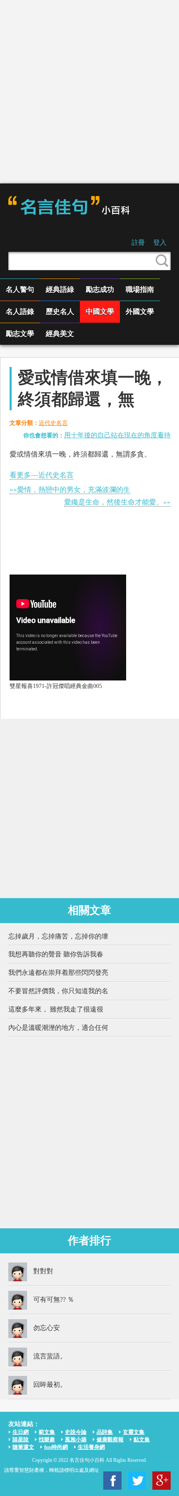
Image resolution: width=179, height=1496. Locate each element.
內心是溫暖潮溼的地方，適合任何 (58, 1027)
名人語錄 (20, 312)
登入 (160, 242)
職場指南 (140, 290)
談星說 (20, 1439)
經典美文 (60, 334)
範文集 (47, 1432)
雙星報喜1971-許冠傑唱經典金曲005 (56, 686)
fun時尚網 (56, 1447)
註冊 (138, 242)
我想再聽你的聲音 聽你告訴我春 (55, 954)
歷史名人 (60, 312)
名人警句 (20, 290)
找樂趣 (47, 1439)
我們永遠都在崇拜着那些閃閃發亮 (58, 972)
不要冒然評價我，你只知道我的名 (58, 990)
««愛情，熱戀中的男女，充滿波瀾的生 (70, 490)
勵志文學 (20, 334)
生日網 (20, 1432)
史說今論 (76, 1432)
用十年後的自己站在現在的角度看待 (117, 435)
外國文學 (140, 312)
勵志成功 (100, 290)
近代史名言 (53, 423)
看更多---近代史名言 (42, 475)
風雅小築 (76, 1439)
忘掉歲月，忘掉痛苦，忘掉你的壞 (58, 936)
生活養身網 (91, 1447)
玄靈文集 (133, 1432)
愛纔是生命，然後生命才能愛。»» (117, 502)
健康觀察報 (110, 1439)
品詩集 (105, 1432)
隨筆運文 (23, 1447)
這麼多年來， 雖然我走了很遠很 (55, 1009)
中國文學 (100, 312)
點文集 (142, 1439)
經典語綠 (60, 290)
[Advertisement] (89, 91)
